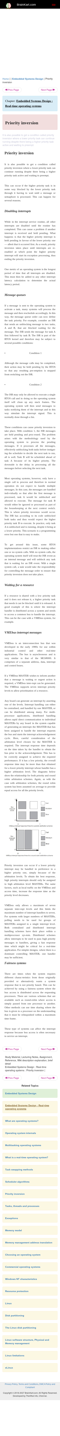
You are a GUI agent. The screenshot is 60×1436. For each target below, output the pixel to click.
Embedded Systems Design (27, 78)
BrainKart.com (26, 4)
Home (5, 78)
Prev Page (13, 89)
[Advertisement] (30, 42)
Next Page (47, 89)
